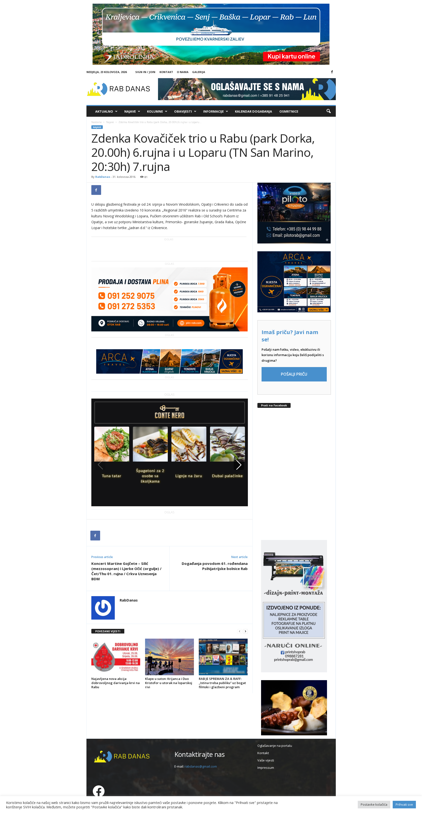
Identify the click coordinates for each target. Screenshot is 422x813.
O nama (183, 72)
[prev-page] (239, 631)
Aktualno (104, 111)
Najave (130, 111)
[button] (328, 111)
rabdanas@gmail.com (201, 766)
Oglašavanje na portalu (274, 745)
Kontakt (166, 72)
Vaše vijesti (265, 760)
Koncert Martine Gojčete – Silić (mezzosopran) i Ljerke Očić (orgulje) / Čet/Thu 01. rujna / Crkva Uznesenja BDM (126, 571)
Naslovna (96, 122)
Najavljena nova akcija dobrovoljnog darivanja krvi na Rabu (115, 682)
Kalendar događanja (253, 111)
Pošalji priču (294, 374)
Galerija (198, 72)
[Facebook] (332, 72)
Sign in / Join (145, 72)
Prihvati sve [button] (404, 804)
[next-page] (245, 631)
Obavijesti (183, 111)
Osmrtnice (288, 111)
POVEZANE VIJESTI (107, 631)
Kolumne (155, 111)
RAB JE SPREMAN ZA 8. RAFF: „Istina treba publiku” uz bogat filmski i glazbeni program (222, 682)
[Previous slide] (100, 465)
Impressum (265, 767)
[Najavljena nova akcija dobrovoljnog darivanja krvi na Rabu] (115, 657)
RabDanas (102, 177)
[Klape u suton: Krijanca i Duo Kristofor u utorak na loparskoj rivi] (169, 657)
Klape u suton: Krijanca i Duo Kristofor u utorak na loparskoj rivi (168, 682)
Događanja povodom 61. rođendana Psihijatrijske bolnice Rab (215, 566)
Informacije (213, 111)
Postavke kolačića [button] (374, 804)
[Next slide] (239, 465)
